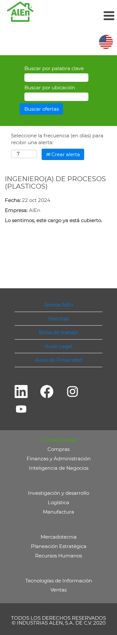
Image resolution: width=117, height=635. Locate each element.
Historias (58, 319)
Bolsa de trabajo (58, 332)
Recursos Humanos (58, 555)
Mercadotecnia (59, 537)
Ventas (58, 589)
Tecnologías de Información (58, 580)
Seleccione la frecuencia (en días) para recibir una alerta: (57, 138)
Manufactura (58, 512)
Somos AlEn (58, 305)
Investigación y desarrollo (58, 493)
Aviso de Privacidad (58, 360)
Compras (58, 449)
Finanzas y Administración (59, 458)
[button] (78, 15)
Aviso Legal (58, 346)
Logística (58, 502)
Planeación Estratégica (58, 546)
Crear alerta (65, 154)
